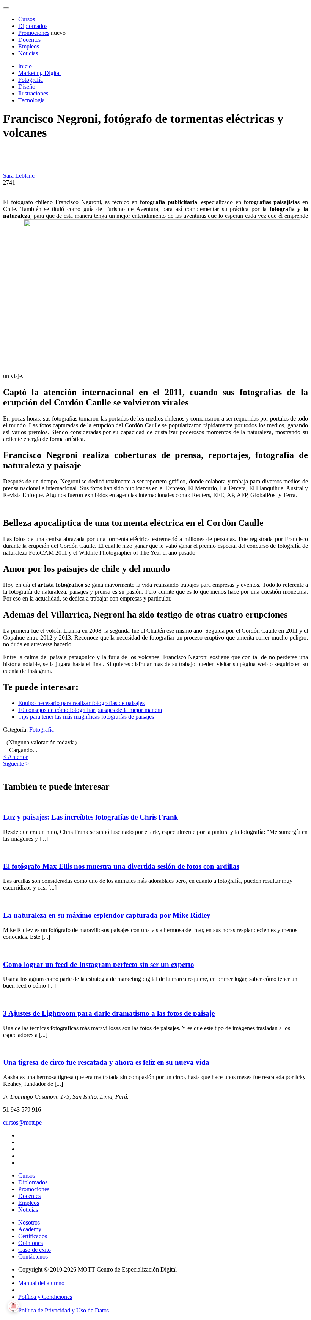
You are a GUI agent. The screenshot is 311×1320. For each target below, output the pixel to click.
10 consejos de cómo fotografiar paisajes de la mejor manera (90, 710)
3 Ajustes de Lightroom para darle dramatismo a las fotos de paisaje (109, 1013)
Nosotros (29, 1222)
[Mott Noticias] (6, 8)
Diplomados (32, 26)
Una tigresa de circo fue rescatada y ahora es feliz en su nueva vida (106, 1062)
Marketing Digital (39, 73)
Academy (29, 1229)
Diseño (26, 86)
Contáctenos (33, 1256)
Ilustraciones (33, 93)
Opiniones (30, 1243)
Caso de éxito (34, 1249)
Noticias (28, 53)
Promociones (33, 33)
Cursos (26, 19)
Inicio (25, 66)
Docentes (29, 39)
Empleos (28, 46)
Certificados (32, 1236)
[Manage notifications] (14, 1306)
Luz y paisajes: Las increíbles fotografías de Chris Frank (90, 817)
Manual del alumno (41, 1283)
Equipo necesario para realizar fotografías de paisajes (81, 703)
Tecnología (31, 100)
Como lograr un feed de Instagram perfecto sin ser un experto (98, 964)
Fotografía (30, 80)
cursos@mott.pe (22, 1122)
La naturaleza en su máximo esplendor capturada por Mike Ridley (106, 915)
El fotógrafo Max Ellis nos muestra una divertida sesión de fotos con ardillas (121, 866)
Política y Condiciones (45, 1296)
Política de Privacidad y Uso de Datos (63, 1310)
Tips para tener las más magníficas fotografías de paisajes (86, 716)
